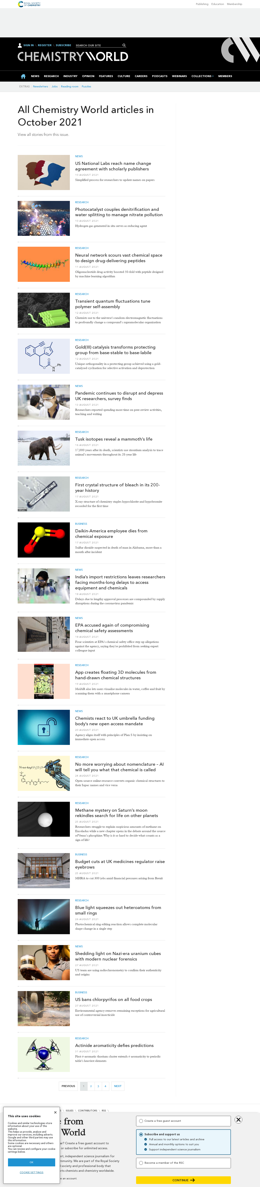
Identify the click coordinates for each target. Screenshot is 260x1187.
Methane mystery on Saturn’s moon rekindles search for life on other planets (116, 812)
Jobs (55, 86)
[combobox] (100, 45)
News (79, 156)
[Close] (55, 1112)
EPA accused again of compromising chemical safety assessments (112, 627)
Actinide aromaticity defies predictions (114, 1045)
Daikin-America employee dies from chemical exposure (111, 533)
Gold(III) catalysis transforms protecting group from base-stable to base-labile (115, 349)
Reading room (69, 86)
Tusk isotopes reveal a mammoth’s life (113, 439)
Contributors (87, 1110)
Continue (180, 1180)
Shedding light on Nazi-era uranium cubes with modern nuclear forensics (118, 956)
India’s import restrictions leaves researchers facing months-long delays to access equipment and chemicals (120, 582)
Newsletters (40, 86)
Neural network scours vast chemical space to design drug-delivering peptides (118, 257)
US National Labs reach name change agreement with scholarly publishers (113, 166)
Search (124, 45)
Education (217, 4)
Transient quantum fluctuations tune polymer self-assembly (112, 303)
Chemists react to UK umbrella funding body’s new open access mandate (115, 721)
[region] (31, 1145)
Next (119, 1086)
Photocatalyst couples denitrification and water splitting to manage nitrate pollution (119, 212)
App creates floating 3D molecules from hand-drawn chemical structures (115, 675)
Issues (69, 1110)
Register (45, 45)
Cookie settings (32, 1172)
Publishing (202, 4)
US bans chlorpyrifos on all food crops (113, 999)
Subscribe (63, 45)
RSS (104, 1110)
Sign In (28, 45)
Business (81, 523)
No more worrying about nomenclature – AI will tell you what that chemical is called (119, 767)
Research (82, 202)
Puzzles (86, 86)
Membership (234, 4)
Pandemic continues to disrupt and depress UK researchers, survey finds (119, 395)
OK (31, 1162)
